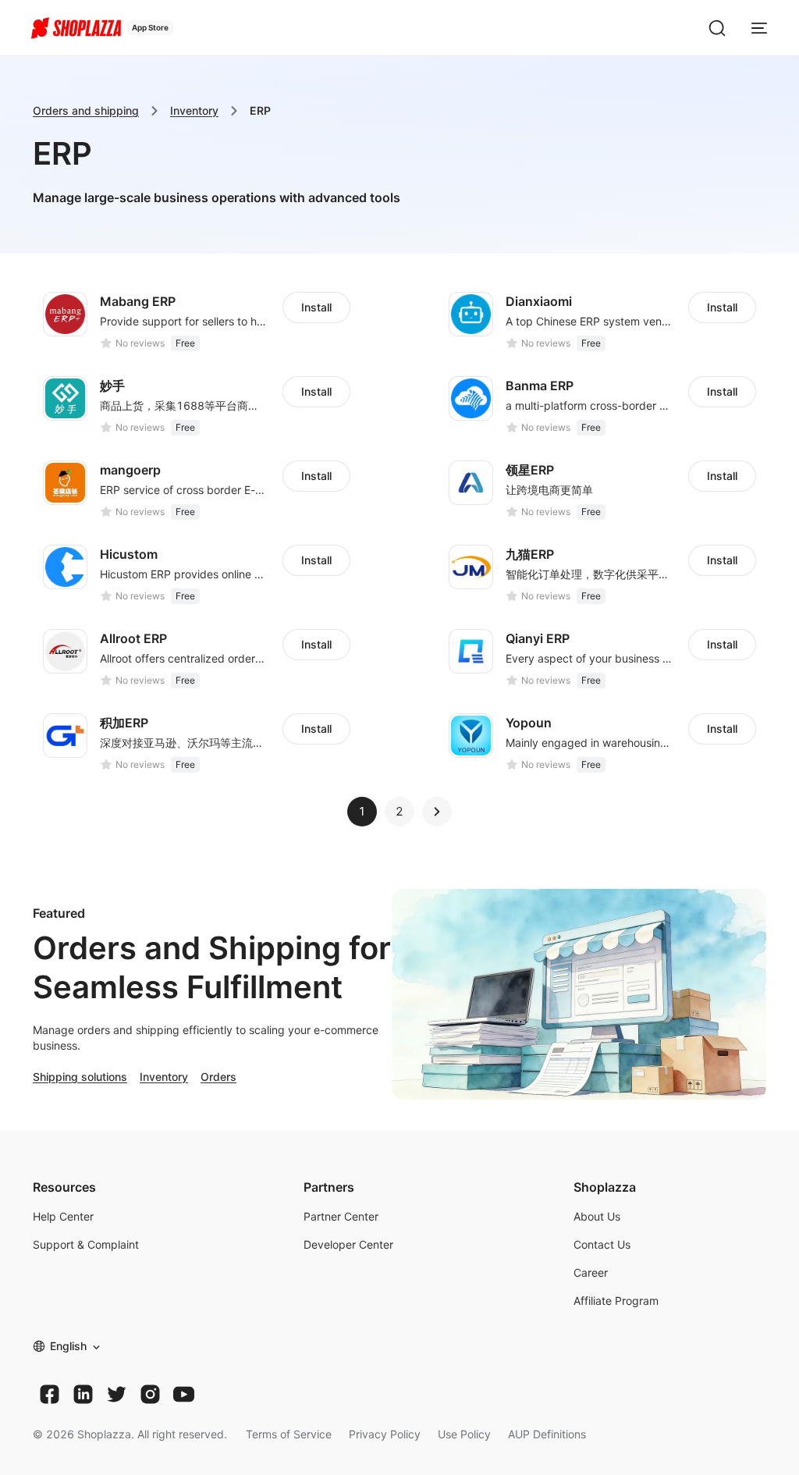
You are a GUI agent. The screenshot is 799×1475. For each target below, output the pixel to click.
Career (591, 1272)
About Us (597, 1216)
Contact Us (602, 1244)
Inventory (194, 110)
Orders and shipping (86, 110)
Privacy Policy (385, 1434)
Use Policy (464, 1434)
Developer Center (348, 1244)
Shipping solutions (80, 1076)
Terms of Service (289, 1434)
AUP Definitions (547, 1434)
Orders (218, 1076)
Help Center (63, 1216)
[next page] (437, 811)
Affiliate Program (616, 1300)
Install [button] (316, 307)
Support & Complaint (86, 1244)
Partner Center (341, 1216)
